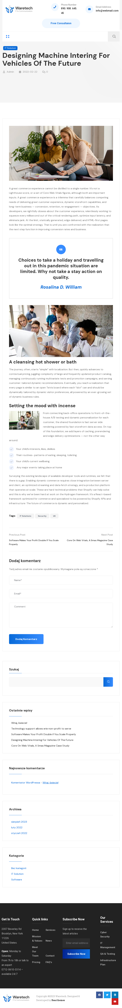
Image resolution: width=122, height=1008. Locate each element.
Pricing (36, 962)
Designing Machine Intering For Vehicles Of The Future (42, 740)
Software (16, 879)
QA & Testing (107, 953)
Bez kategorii (18, 868)
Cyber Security (104, 934)
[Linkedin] (115, 995)
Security (42, 516)
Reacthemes (58, 1000)
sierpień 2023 (19, 821)
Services (50, 930)
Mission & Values (37, 938)
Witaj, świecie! (19, 723)
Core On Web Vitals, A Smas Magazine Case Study (40, 745)
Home (35, 930)
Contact (50, 955)
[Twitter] (107, 995)
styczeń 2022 (19, 833)
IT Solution (10, 48)
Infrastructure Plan (108, 962)
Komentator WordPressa (25, 782)
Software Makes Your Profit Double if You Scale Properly (43, 734)
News (49, 940)
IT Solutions (25, 516)
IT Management (107, 945)
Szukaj (14, 669)
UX (54, 516)
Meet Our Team (35, 951)
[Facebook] (99, 995)
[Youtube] (115, 1001)
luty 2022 (16, 827)
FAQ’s (49, 962)
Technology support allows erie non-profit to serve (41, 728)
